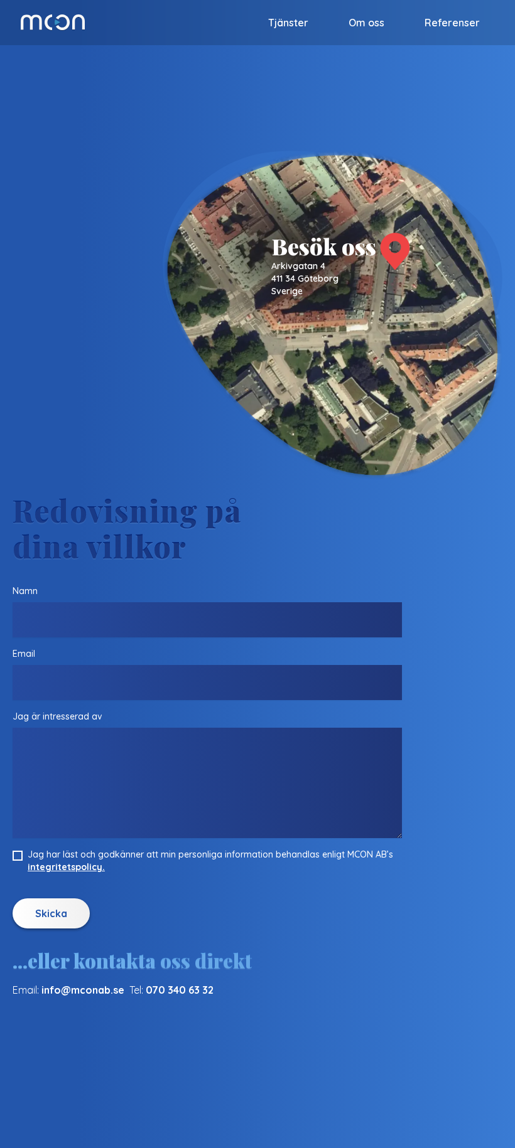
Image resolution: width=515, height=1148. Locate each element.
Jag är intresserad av (57, 716)
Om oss (366, 22)
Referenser (452, 22)
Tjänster (288, 22)
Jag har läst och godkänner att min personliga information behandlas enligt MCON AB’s (210, 861)
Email (24, 653)
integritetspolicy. (66, 867)
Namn (25, 591)
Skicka (51, 913)
